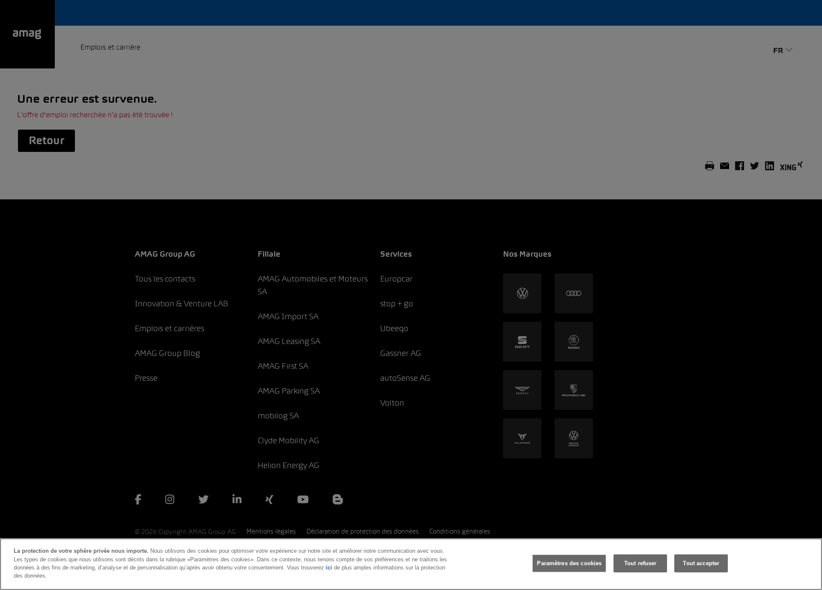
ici (329, 567)
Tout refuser (640, 563)
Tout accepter (701, 563)
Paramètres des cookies (569, 563)
